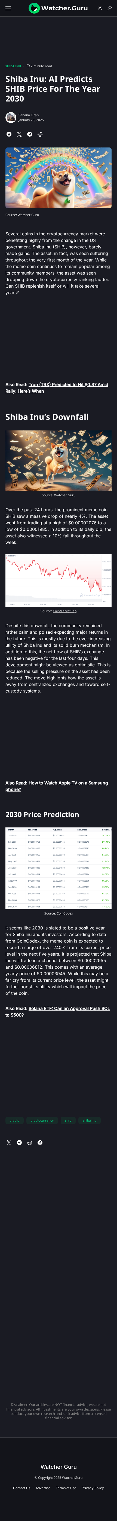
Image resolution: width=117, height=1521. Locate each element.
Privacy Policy (93, 1488)
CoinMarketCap (64, 611)
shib (68, 1120)
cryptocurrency (42, 1120)
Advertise (43, 1488)
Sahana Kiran (29, 115)
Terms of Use (66, 1488)
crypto (14, 1120)
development (18, 664)
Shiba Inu (13, 66)
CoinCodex (65, 913)
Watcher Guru (59, 1467)
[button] (8, 8)
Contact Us (21, 1488)
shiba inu (89, 1120)
